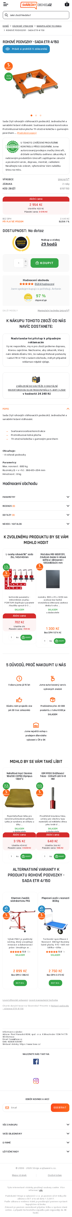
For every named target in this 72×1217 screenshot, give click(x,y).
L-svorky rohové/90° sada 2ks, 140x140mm (19, 556)
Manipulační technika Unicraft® (54, 310)
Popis (6, 408)
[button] (26, 637)
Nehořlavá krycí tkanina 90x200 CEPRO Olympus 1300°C (19, 776)
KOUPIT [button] (28, 637)
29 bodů (49, 243)
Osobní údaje (55, 1175)
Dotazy (9, 515)
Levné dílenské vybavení (15, 1000)
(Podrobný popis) (27, 132)
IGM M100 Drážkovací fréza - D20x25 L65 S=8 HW (53, 776)
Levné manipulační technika (43, 1000)
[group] (19, 598)
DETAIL (20, 983)
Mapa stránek (19, 1175)
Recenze (9, 506)
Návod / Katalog (12, 524)
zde (41, 1190)
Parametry (9, 497)
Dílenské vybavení (22, 26)
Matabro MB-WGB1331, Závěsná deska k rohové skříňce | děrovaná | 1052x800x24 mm (53, 559)
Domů (6, 26)
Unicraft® (63, 179)
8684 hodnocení (44, 284)
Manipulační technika (49, 26)
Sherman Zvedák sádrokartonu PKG (20, 899)
